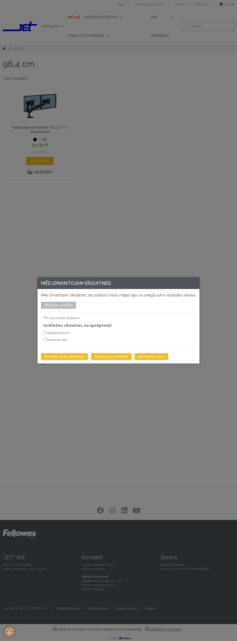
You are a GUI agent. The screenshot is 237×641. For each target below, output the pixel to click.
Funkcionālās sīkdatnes (63, 318)
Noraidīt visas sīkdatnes (64, 356)
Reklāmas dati (57, 340)
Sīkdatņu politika (58, 305)
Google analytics (58, 333)
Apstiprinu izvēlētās (111, 356)
